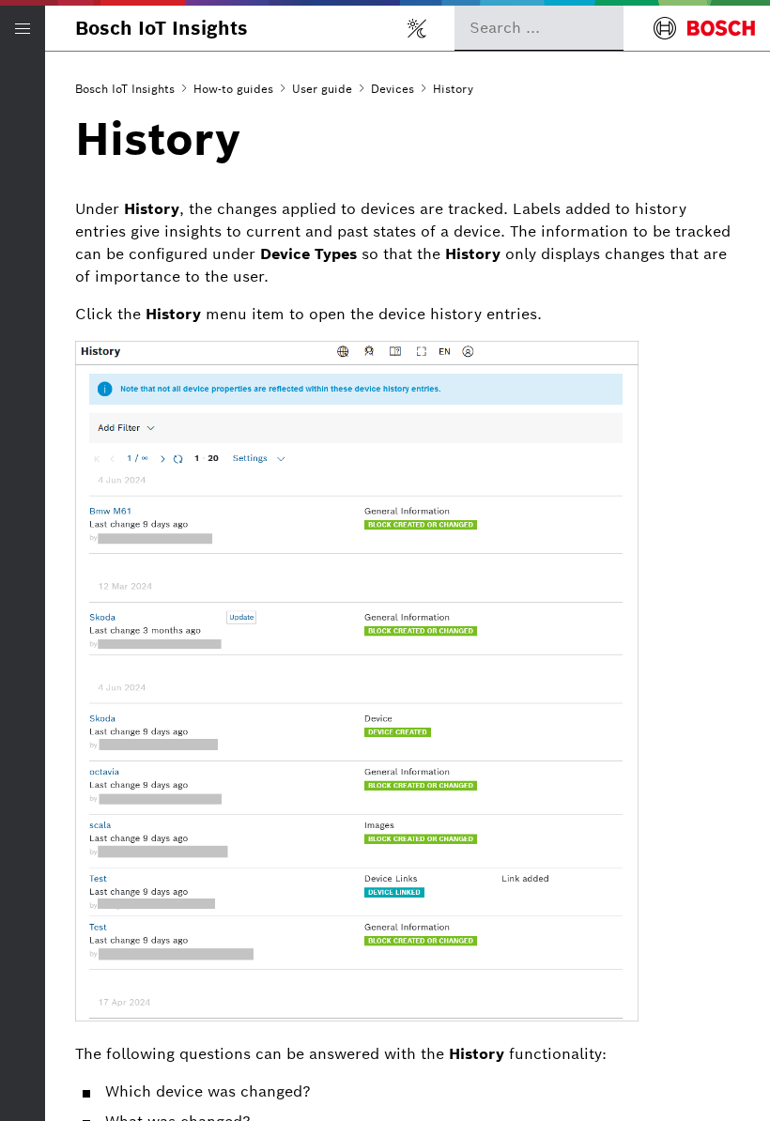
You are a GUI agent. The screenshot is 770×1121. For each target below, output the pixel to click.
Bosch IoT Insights (161, 28)
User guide (322, 89)
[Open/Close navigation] (22, 28)
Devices (392, 89)
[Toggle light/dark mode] (416, 28)
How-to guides (233, 89)
